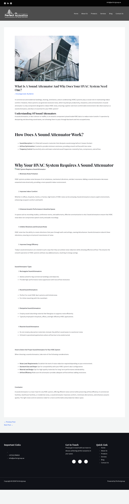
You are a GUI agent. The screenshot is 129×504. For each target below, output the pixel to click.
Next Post (8, 425)
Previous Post (10, 422)
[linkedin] (8, 3)
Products (94, 14)
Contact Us (119, 14)
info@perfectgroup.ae (114, 2)
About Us (84, 14)
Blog (110, 14)
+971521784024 (14, 455)
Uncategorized (21, 94)
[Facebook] (5, 3)
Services (103, 14)
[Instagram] (11, 3)
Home (76, 14)
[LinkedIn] (86, 461)
